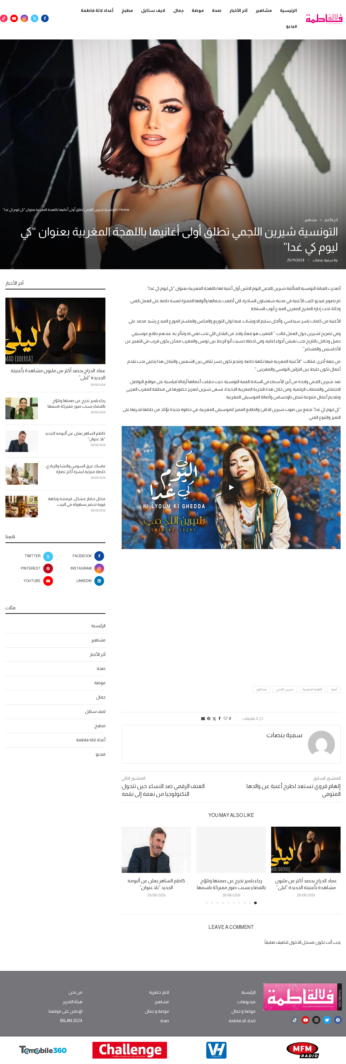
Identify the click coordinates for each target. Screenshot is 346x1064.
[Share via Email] (203, 718)
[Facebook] (45, 18)
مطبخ (127, 10)
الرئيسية (288, 10)
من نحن (75, 992)
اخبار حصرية (159, 992)
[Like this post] (225, 718)
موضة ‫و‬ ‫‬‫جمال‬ (243, 1011)
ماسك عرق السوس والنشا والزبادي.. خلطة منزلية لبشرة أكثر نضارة (75, 469)
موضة (198, 10)
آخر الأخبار (238, 10)
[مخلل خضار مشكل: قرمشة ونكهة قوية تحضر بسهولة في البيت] (21, 506)
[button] (129, 865)
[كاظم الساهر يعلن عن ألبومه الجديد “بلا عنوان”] (156, 850)
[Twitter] (34, 18)
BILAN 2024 (71, 1021)
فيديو (291, 26)
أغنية (334, 689)
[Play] (231, 487)
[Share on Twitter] (214, 718)
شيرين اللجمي (284, 689)
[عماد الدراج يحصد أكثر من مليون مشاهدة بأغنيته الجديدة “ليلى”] (306, 850)
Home (124, 210)
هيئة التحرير (72, 1002)
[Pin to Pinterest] (208, 718)
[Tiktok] (4, 18)
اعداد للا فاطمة (242, 1021)
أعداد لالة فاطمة (97, 10)
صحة (216, 10)
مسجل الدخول (302, 942)
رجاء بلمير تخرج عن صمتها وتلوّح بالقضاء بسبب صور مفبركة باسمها (76, 403)
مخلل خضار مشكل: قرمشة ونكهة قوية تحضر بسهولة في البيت (76, 501)
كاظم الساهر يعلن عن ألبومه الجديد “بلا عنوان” (75, 436)
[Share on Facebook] (219, 718)
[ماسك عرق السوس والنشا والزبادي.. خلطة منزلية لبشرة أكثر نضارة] (21, 474)
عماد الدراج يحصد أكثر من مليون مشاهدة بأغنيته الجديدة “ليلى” (58, 374)
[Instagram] (24, 18)
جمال (178, 10)
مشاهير (264, 10)
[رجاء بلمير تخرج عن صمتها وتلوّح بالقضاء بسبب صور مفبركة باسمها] (231, 850)
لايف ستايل (153, 10)
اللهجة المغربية (312, 689)
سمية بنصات (323, 260)
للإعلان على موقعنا (65, 1011)
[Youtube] (14, 18)
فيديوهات (246, 1002)
